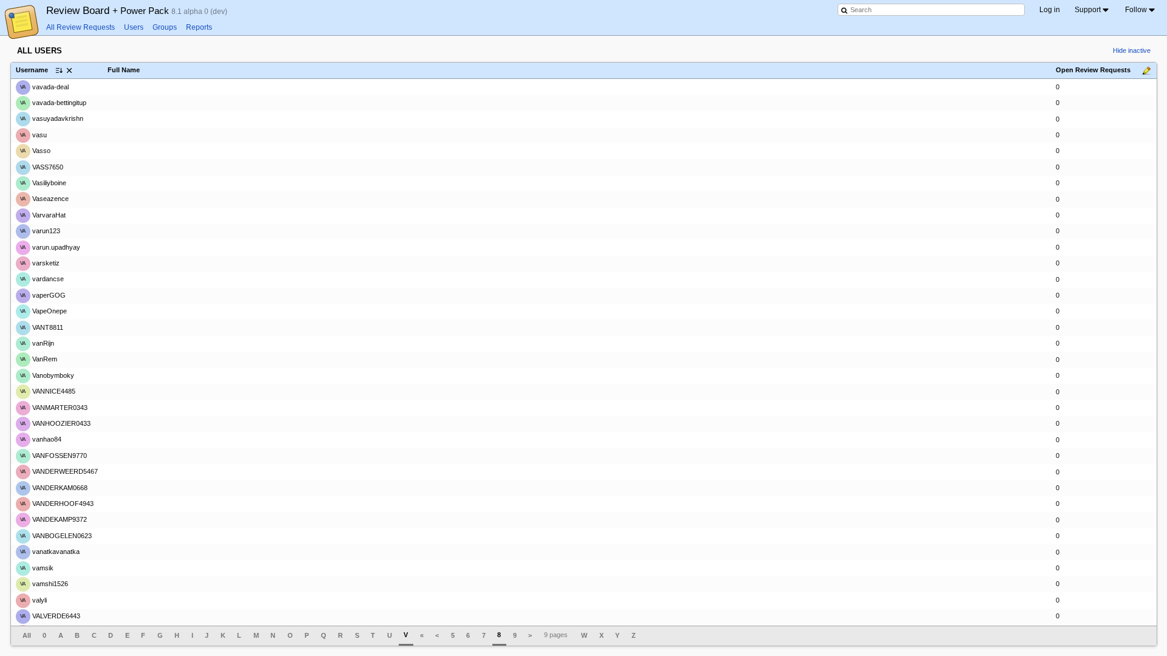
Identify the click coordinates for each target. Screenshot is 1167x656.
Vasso (35, 150)
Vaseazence (44, 198)
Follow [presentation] (1136, 9)
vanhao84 (40, 439)
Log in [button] (1049, 9)
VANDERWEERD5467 (59, 471)
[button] (69, 70)
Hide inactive (1132, 50)
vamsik (36, 568)
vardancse (42, 278)
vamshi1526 (44, 583)
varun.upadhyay (50, 246)
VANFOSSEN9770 (53, 455)
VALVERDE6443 (50, 616)
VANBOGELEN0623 (56, 535)
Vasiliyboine (43, 182)
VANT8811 (41, 327)
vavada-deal (44, 86)
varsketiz (40, 263)
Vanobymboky (47, 375)
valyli (33, 599)
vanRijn (37, 343)
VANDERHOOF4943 (57, 503)
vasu (33, 134)
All (26, 635)
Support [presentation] (1088, 9)
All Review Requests (80, 27)
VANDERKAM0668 (54, 487)
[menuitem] (1092, 9)
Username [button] (32, 69)
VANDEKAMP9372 (53, 519)
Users (133, 27)
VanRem (38, 359)
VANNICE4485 (47, 391)
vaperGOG (43, 295)
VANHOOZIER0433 (55, 423)
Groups (165, 27)
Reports (199, 27)
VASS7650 (41, 166)
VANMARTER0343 (54, 407)
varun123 (40, 230)
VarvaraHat (43, 215)
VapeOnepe (43, 311)
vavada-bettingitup (53, 102)
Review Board (108, 10)
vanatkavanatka (50, 551)
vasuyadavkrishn (51, 118)
